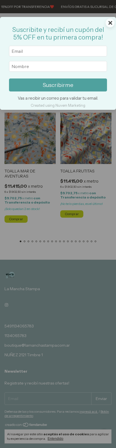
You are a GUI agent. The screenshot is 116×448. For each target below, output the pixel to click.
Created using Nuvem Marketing (58, 105)
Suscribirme (58, 85)
